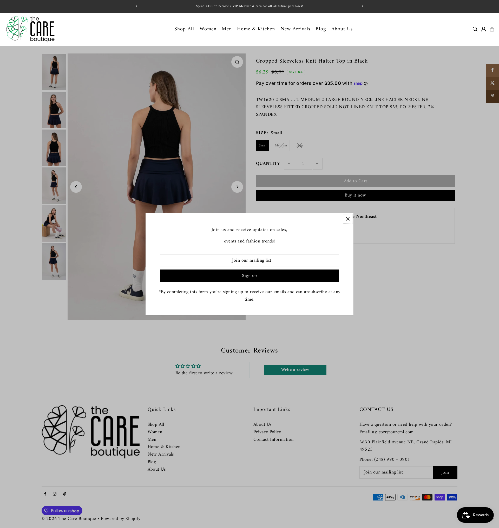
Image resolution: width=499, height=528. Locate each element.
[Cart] (492, 29)
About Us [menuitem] (342, 28)
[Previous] (136, 6)
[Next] (362, 6)
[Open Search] (475, 29)
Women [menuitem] (208, 28)
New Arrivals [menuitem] (295, 28)
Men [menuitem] (227, 28)
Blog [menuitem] (321, 28)
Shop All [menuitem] (184, 28)
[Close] (347, 218)
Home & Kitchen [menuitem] (256, 28)
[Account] (483, 29)
